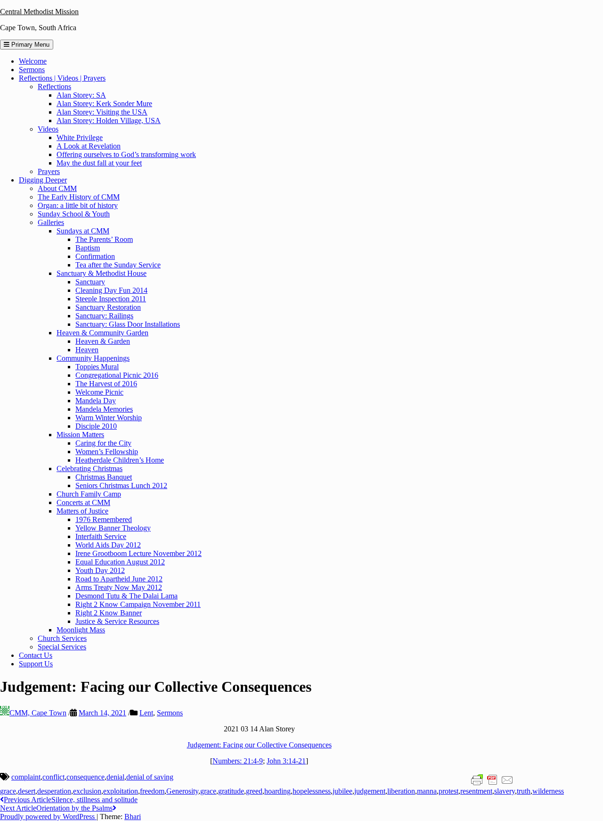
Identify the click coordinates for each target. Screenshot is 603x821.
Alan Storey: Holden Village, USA (109, 120)
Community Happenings (93, 358)
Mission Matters (80, 435)
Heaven (86, 350)
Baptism (87, 248)
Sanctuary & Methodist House (102, 273)
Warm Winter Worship (108, 418)
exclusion (87, 791)
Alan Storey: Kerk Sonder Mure (104, 104)
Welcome (33, 61)
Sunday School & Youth (74, 214)
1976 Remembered (103, 519)
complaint (26, 777)
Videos (48, 129)
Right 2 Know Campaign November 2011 (138, 604)
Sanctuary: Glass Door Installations (127, 324)
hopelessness (312, 791)
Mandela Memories (104, 409)
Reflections (54, 87)
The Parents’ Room (104, 239)
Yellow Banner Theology (113, 528)
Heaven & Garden (102, 341)
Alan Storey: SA (81, 95)
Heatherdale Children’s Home (119, 460)
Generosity (182, 791)
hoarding (277, 791)
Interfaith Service (100, 536)
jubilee (342, 791)
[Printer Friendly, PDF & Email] (492, 779)
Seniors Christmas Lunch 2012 (121, 485)
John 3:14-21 (286, 761)
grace (208, 791)
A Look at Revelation (89, 146)
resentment (476, 791)
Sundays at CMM (83, 231)
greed (254, 791)
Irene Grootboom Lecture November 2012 (138, 553)
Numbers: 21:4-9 (237, 761)
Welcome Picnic (99, 392)
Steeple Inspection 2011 (110, 299)
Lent (146, 713)
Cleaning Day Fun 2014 (111, 290)
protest (448, 791)
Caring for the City (103, 443)
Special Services (62, 647)
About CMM (57, 188)
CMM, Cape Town (37, 713)
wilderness (548, 791)
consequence (85, 777)
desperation (54, 791)
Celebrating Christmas (89, 468)
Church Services (62, 638)
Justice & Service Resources (117, 621)
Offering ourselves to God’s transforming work (126, 154)
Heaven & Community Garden (102, 333)
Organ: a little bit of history (78, 205)
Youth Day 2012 (100, 570)
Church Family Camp (89, 494)
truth (523, 791)
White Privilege (80, 137)
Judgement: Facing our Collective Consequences (259, 745)
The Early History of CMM (79, 197)
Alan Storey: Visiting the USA (102, 112)
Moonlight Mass (81, 630)
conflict (53, 777)
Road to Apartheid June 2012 (119, 579)
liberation (401, 791)
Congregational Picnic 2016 (116, 375)
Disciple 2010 (96, 426)
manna (427, 791)
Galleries (51, 222)
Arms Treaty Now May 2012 (118, 587)
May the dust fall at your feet (99, 163)
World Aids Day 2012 (108, 545)
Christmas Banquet (103, 477)
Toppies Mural (97, 367)
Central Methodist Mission (39, 12)
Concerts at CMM (83, 502)
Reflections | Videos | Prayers (62, 78)
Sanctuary (90, 282)
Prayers (49, 171)
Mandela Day (95, 401)
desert (26, 791)
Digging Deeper (43, 180)
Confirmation (95, 256)
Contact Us (35, 655)
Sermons (32, 70)
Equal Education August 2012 (120, 562)
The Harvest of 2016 (106, 384)
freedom (152, 791)
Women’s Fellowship (106, 452)
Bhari (132, 817)
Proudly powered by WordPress (48, 817)
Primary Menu (29, 44)
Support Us (36, 664)
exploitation (120, 791)
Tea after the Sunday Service (118, 265)
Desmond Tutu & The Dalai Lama (126, 596)
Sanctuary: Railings (104, 316)
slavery (504, 791)
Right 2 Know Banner (108, 613)
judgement (369, 791)
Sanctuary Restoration (108, 307)
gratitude (231, 791)
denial (115, 777)
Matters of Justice (82, 511)
